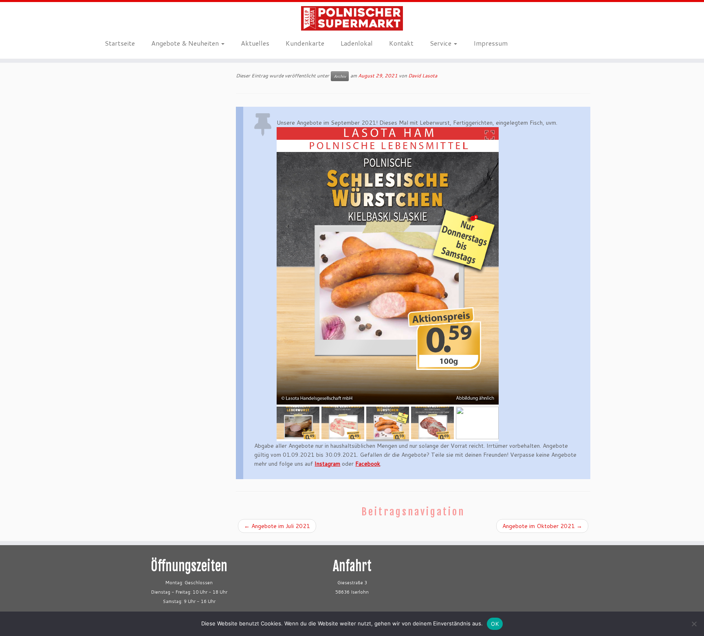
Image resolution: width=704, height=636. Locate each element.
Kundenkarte (305, 43)
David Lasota (422, 75)
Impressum (490, 43)
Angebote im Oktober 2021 (542, 526)
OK (495, 624)
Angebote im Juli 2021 (277, 526)
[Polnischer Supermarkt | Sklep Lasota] (352, 18)
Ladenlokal (357, 43)
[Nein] (694, 624)
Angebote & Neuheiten (185, 43)
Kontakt (401, 43)
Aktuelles (255, 43)
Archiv (340, 76)
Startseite (120, 43)
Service (441, 43)
